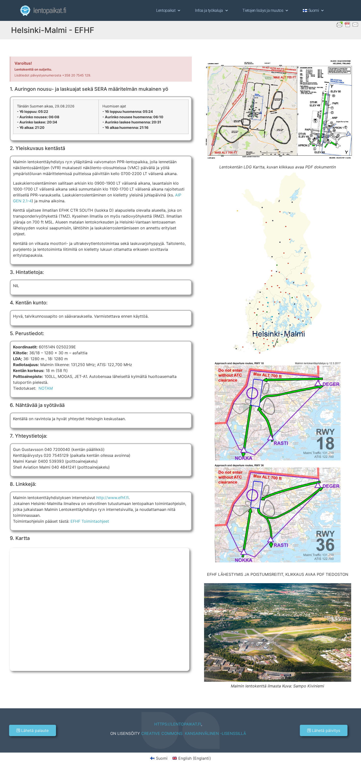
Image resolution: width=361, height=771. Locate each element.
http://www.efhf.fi (112, 497)
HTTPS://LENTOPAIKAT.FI (177, 724)
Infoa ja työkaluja (209, 10)
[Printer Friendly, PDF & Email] (347, 24)
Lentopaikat (165, 10)
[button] (210, 636)
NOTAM (46, 388)
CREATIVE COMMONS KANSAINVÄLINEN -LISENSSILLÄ (193, 733)
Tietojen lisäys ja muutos (262, 10)
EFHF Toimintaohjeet (89, 521)
